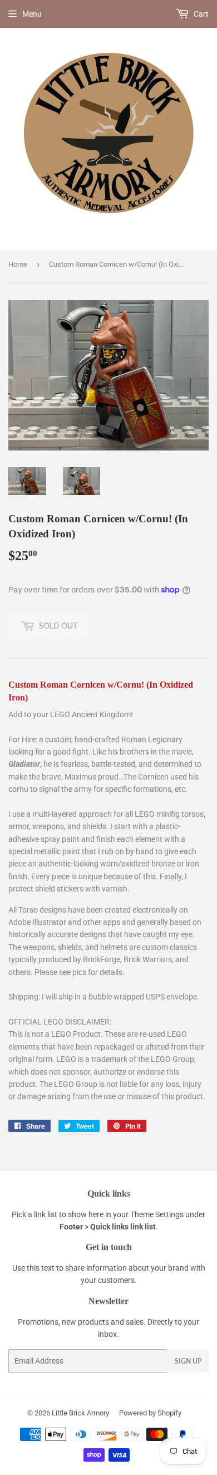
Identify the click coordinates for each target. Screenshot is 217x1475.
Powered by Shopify (150, 1413)
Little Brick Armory (80, 1413)
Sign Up (188, 1361)
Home (17, 264)
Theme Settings (157, 1214)
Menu (32, 13)
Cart (200, 13)
